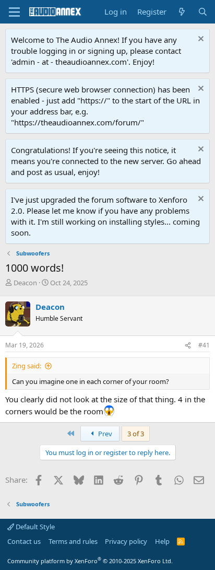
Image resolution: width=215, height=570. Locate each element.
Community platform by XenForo (90, 561)
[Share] (188, 346)
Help (162, 541)
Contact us (24, 541)
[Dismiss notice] (199, 39)
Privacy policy (126, 541)
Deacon (25, 282)
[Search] (203, 11)
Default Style (34, 526)
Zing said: (26, 365)
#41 (204, 345)
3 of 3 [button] (135, 433)
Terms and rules (73, 541)
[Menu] (14, 12)
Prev (104, 433)
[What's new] (182, 11)
